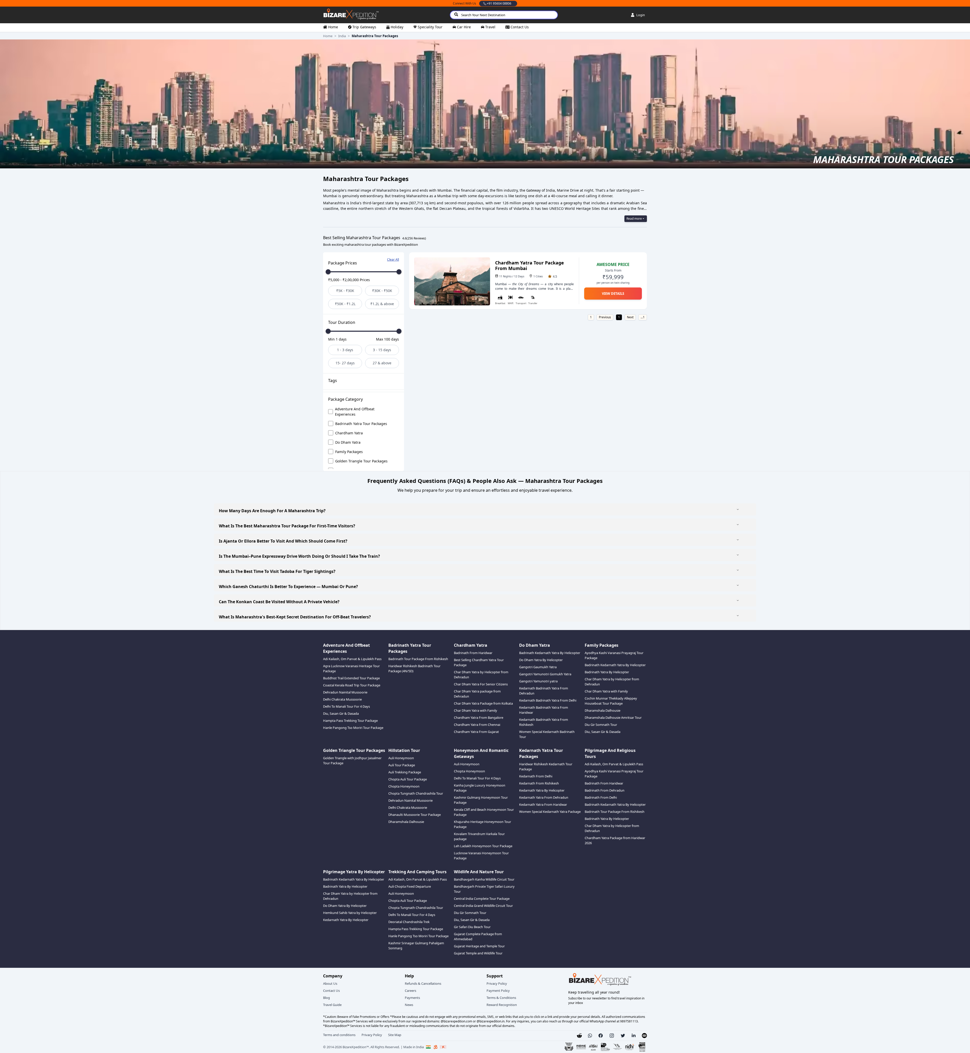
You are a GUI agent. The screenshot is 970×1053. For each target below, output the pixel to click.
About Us (330, 983)
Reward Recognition (502, 1004)
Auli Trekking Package (404, 772)
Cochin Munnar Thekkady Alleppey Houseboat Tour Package (611, 701)
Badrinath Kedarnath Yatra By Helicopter (549, 653)
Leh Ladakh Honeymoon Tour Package (483, 846)
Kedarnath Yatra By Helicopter (541, 790)
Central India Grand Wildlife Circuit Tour (483, 905)
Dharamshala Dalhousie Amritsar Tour (613, 717)
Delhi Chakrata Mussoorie (342, 699)
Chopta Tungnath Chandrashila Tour (415, 793)
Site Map (394, 1035)
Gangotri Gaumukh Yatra (538, 667)
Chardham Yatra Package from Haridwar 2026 (615, 840)
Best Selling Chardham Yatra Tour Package (479, 662)
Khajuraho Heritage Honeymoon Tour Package (482, 824)
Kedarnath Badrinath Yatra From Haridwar (543, 710)
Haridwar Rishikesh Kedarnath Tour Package (545, 766)
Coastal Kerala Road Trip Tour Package (351, 685)
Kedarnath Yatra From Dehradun (543, 797)
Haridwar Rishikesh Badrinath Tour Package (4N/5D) (414, 668)
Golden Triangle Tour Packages (361, 461)
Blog (326, 997)
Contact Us (331, 990)
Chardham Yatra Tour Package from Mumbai (529, 265)
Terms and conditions (339, 1035)
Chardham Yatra (349, 433)
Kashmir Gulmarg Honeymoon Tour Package (481, 800)
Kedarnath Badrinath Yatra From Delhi (547, 700)
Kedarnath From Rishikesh (539, 783)
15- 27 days (345, 363)
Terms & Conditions (501, 997)
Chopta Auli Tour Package (407, 779)
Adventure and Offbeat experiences (354, 412)
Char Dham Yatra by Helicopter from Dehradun (481, 674)
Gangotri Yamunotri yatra (538, 681)
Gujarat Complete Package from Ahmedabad (478, 936)
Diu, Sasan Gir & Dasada (341, 713)
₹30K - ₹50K (382, 290)
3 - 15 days (382, 349)
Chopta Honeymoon (403, 786)
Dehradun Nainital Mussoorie (345, 692)
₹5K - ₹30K (345, 290)
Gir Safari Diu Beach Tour (472, 927)
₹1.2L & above (382, 303)
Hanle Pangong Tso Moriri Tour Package (353, 727)
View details (613, 293)
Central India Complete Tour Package (482, 898)
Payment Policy (498, 990)
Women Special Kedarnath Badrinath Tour (547, 734)
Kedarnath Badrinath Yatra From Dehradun (543, 691)
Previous (605, 317)
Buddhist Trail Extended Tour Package (351, 678)
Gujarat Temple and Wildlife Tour (478, 953)
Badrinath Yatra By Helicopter (607, 672)
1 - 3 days (345, 349)
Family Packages (349, 451)
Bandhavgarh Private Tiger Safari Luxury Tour (484, 889)
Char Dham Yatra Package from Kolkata (483, 703)
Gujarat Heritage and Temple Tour (479, 946)
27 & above (382, 363)
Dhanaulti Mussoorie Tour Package (414, 814)
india (342, 36)
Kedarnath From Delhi (535, 776)
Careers (410, 990)
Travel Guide (332, 1004)
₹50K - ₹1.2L (345, 303)
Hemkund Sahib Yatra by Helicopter (350, 912)
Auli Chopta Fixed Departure (409, 886)
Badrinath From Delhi (601, 797)
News (409, 1004)
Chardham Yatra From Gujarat (476, 731)
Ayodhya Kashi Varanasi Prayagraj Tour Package (614, 655)
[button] (590, 1036)
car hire (464, 27)
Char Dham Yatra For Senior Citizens (481, 684)
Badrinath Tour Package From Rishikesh (418, 659)
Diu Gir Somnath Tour (601, 724)
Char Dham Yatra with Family (475, 710)
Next (630, 317)
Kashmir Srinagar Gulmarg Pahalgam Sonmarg (416, 945)
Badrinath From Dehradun (604, 790)
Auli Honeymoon (401, 758)
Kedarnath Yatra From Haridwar (543, 804)
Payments (412, 997)
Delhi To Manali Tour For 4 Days (346, 706)
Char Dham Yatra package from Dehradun (477, 694)
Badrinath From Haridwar (473, 653)
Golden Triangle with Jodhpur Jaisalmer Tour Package (352, 760)
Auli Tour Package (401, 765)
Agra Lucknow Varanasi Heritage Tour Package (351, 668)
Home (327, 36)
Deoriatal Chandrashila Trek (409, 922)
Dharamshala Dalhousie (602, 710)
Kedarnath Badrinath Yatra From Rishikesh (543, 722)
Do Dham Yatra (348, 442)
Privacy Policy (497, 983)
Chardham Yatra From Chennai (477, 724)
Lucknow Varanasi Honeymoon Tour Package (481, 855)
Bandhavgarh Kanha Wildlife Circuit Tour (484, 879)
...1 (643, 317)
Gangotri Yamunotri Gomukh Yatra (545, 674)
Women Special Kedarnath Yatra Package (550, 811)
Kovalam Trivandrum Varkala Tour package (479, 836)
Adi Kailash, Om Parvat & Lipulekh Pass (352, 659)
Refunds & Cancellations (423, 983)
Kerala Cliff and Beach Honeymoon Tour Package (484, 812)
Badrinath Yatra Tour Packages (361, 423)
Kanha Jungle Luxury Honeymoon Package (479, 788)
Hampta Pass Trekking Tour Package (350, 720)
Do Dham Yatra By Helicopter (541, 660)
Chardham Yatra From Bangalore (478, 717)
